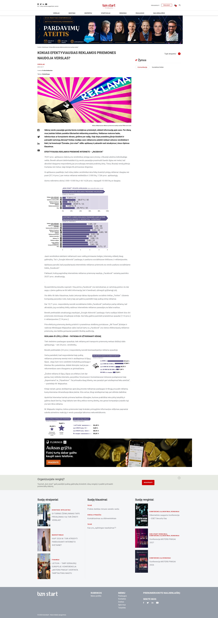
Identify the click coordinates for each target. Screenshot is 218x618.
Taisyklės (122, 608)
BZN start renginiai (158, 534)
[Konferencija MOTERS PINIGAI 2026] (141, 561)
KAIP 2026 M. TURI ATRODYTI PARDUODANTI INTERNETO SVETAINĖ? (65, 541)
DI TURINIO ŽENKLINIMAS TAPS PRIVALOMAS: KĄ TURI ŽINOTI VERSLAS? (66, 516)
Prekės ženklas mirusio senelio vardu (103, 509)
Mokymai (72, 13)
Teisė (89, 505)
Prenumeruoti (155, 5)
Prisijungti (166, 5)
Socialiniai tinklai (158, 67)
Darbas (121, 602)
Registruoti (148, 482)
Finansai (56, 560)
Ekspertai (88, 13)
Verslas (56, 13)
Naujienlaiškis (159, 13)
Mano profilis (96, 596)
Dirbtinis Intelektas (61, 510)
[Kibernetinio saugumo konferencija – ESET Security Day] (141, 515)
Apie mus (122, 605)
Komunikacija (142, 67)
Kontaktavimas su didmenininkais (101, 518)
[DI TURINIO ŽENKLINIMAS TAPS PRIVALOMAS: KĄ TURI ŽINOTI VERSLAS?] (43, 515)
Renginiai (123, 13)
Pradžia (39, 47)
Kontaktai (122, 599)
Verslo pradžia (94, 515)
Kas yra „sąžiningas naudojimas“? (101, 528)
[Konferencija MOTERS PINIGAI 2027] (141, 538)
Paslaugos (140, 13)
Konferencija (156, 511)
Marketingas (45, 47)
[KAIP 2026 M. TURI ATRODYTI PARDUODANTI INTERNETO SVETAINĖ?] (43, 540)
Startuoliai (105, 13)
